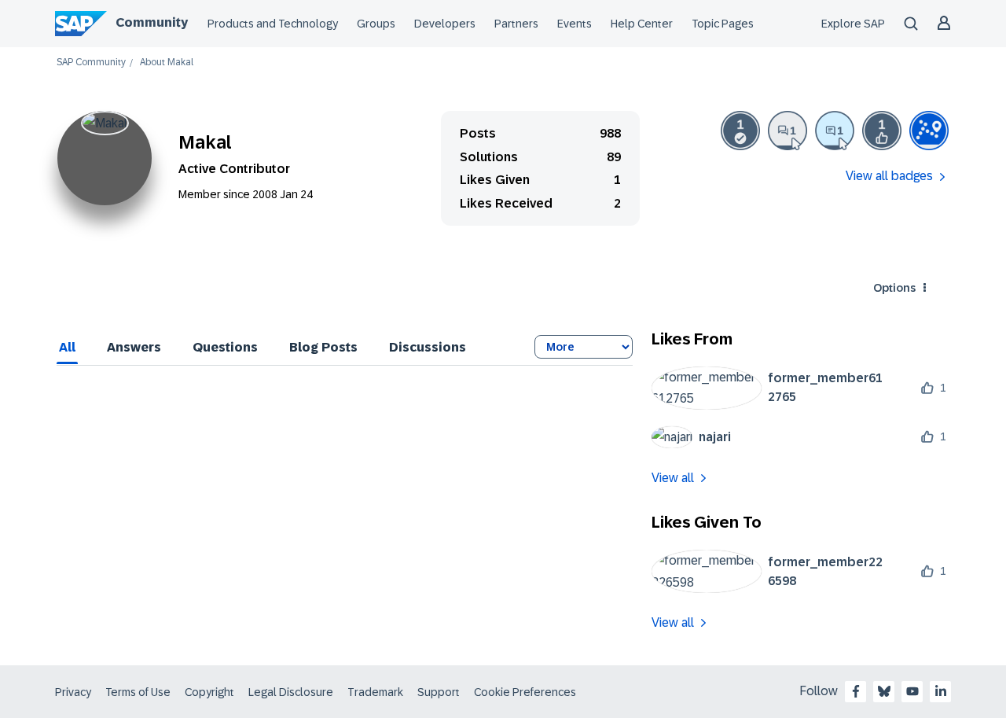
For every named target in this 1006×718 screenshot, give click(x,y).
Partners (516, 23)
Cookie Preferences (525, 692)
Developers (444, 23)
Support (438, 692)
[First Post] (787, 130)
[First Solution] (740, 130)
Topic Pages (723, 23)
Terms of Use (138, 692)
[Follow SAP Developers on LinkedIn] (940, 691)
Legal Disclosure (290, 692)
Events (574, 23)
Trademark (375, 692)
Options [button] (894, 288)
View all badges (889, 175)
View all (673, 477)
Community (152, 22)
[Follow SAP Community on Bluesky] (884, 691)
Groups (376, 23)
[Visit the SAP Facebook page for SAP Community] (856, 691)
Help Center (642, 23)
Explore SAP (853, 23)
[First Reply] (834, 130)
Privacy (73, 692)
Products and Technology (272, 23)
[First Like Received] (881, 130)
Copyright (209, 692)
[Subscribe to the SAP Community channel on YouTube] (912, 691)
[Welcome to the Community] (929, 130)
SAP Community (91, 62)
